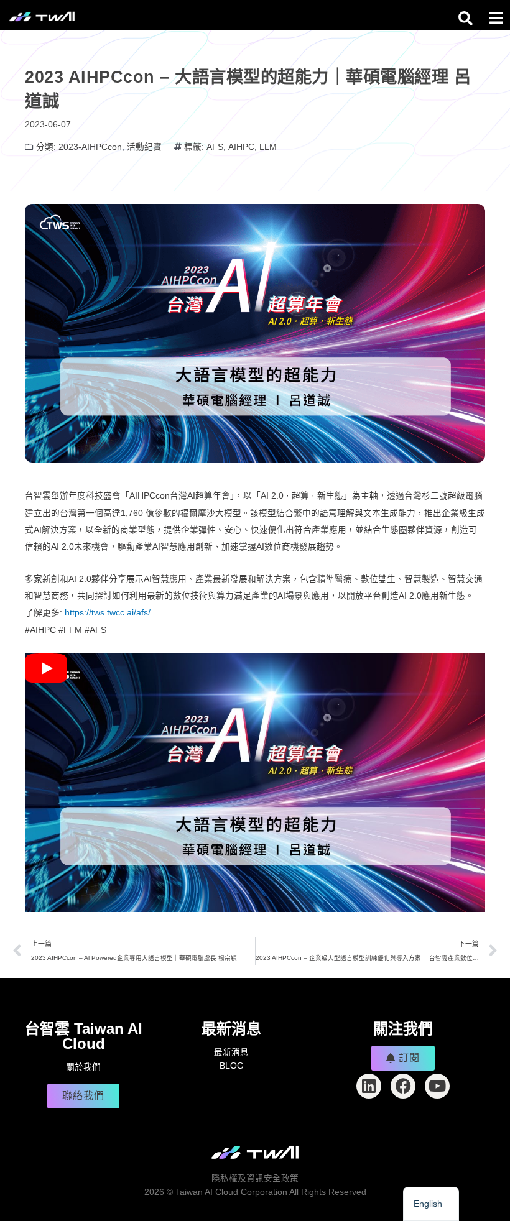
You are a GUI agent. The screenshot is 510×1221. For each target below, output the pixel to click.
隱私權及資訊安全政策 (255, 1178)
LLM (268, 147)
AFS (214, 147)
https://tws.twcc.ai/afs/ (108, 612)
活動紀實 (144, 147)
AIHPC (241, 147)
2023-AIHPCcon (90, 147)
